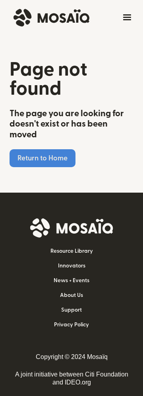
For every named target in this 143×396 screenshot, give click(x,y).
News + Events (71, 280)
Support (71, 310)
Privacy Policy (71, 325)
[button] (125, 17)
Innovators (71, 266)
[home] (49, 18)
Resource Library (71, 251)
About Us (71, 295)
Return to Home (42, 158)
